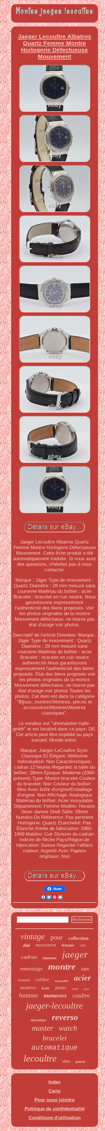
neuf (75, 989)
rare (85, 969)
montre (62, 967)
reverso (65, 1017)
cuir (83, 945)
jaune (60, 987)
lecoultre (40, 1058)
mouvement (46, 945)
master (42, 1028)
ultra (66, 1061)
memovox (55, 995)
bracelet (55, 1038)
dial (26, 945)
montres (28, 987)
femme (68, 945)
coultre (81, 995)
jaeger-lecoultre (54, 1006)
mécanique (38, 1020)
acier (82, 977)
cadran (29, 957)
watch (68, 1028)
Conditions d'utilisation (55, 1117)
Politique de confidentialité (55, 1108)
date (86, 989)
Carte (54, 1091)
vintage (32, 936)
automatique (54, 1048)
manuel (24, 980)
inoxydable (61, 980)
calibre (42, 979)
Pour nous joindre (54, 1100)
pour (56, 937)
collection (78, 938)
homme (28, 995)
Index (54, 1082)
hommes (50, 958)
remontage (31, 969)
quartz (80, 1061)
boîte (46, 988)
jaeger (75, 954)
